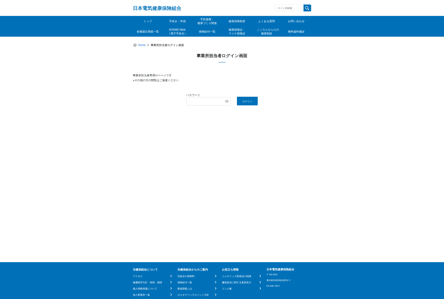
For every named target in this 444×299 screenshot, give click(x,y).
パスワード (193, 95)
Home (142, 45)
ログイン (247, 101)
